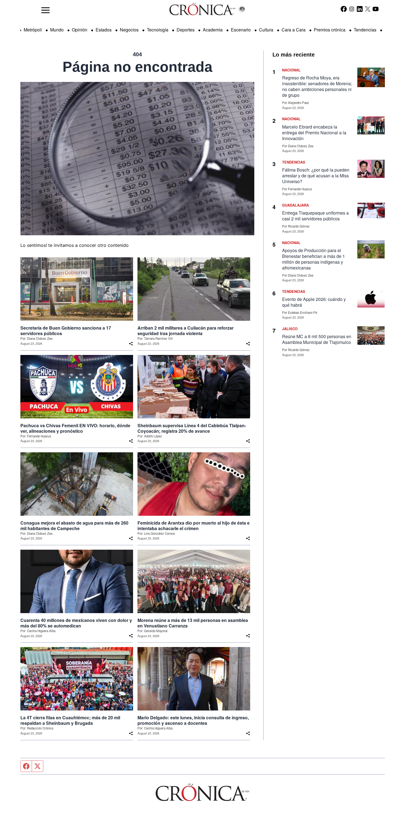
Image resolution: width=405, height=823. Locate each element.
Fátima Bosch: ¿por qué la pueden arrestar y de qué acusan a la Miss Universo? (315, 176)
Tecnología (157, 29)
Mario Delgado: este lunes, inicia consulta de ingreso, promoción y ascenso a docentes (193, 720)
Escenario (241, 29)
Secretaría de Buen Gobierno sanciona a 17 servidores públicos (65, 330)
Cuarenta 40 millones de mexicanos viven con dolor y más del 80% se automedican (76, 623)
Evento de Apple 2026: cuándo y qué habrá (314, 302)
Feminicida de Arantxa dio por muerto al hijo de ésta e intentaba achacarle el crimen (193, 525)
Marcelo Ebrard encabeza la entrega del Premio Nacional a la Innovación (314, 132)
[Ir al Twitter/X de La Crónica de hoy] (367, 8)
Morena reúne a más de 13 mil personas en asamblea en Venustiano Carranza (192, 623)
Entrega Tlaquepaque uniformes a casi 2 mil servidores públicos (315, 216)
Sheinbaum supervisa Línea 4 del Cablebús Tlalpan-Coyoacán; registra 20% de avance (191, 428)
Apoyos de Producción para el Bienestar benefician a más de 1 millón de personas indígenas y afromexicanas (313, 259)
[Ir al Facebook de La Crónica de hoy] (343, 8)
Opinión (79, 29)
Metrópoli (33, 29)
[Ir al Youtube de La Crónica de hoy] (375, 8)
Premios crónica (329, 29)
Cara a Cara (294, 29)
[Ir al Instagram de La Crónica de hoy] (351, 8)
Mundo (57, 29)
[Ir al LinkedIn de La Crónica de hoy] (359, 8)
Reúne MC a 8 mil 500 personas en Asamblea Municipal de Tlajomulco (316, 339)
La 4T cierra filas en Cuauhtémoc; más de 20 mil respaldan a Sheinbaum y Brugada (70, 720)
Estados (104, 29)
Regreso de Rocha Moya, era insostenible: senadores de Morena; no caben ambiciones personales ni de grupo (317, 86)
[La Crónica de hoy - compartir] (131, 343)
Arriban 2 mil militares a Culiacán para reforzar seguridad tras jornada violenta (185, 330)
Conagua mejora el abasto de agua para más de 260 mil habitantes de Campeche (74, 525)
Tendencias (365, 29)
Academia (213, 29)
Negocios (129, 29)
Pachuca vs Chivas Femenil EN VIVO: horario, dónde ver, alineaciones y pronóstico (75, 428)
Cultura (266, 29)
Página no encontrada (137, 67)
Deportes (186, 29)
